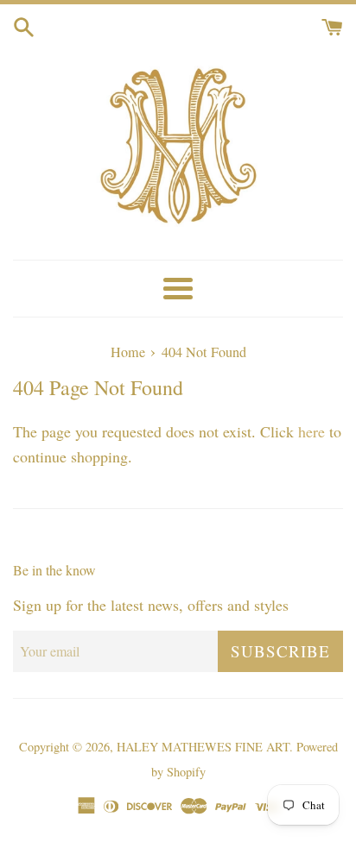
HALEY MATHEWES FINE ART (203, 746)
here (311, 431)
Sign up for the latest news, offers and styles (151, 604)
